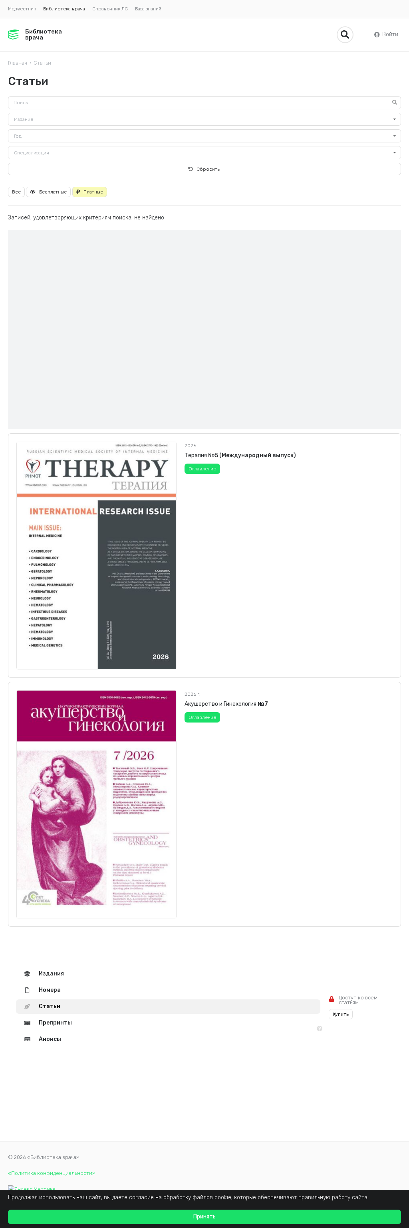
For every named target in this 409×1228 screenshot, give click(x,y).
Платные (93, 192)
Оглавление (202, 469)
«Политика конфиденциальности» (51, 1173)
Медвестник (22, 9)
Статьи (42, 63)
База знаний (148, 9)
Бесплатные (53, 192)
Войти (390, 34)
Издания (51, 973)
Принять (204, 1216)
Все (16, 192)
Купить (341, 1014)
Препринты (55, 1022)
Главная (17, 63)
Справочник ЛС (110, 9)
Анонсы (50, 1039)
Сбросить (208, 169)
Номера (50, 990)
